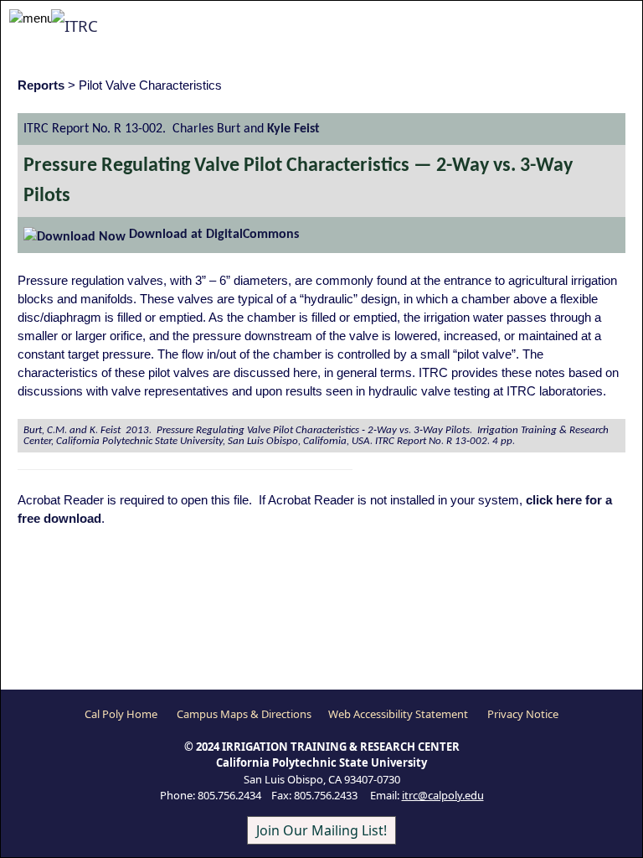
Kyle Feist (293, 129)
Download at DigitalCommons (212, 234)
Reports (41, 85)
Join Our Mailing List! (321, 830)
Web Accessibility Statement (398, 713)
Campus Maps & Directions (244, 713)
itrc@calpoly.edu (443, 795)
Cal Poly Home (121, 713)
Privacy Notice (522, 713)
